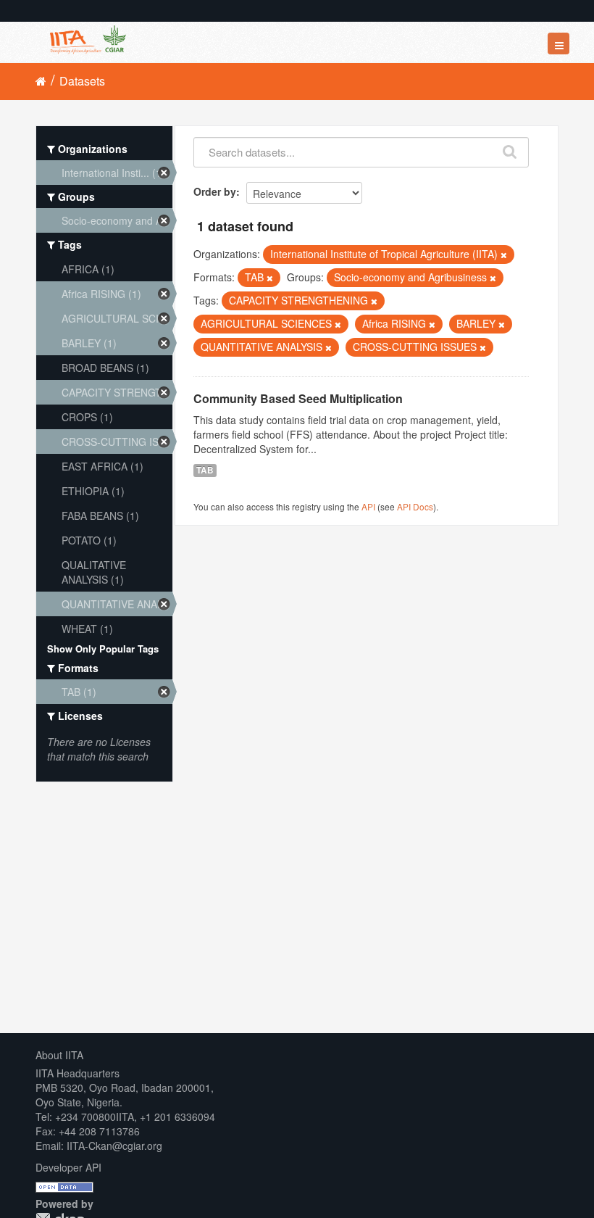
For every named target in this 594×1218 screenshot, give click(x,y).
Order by (214, 191)
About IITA (59, 1055)
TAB (205, 470)
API (368, 506)
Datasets (82, 80)
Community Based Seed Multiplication (298, 398)
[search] (510, 148)
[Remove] (504, 254)
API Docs (415, 506)
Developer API (68, 1167)
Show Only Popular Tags (103, 648)
